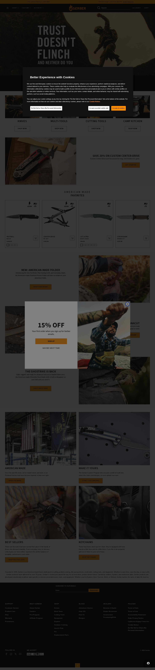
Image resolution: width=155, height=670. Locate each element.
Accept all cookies (118, 108)
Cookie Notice (95, 101)
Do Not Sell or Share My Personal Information (46, 108)
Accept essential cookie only (98, 108)
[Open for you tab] (148, 663)
